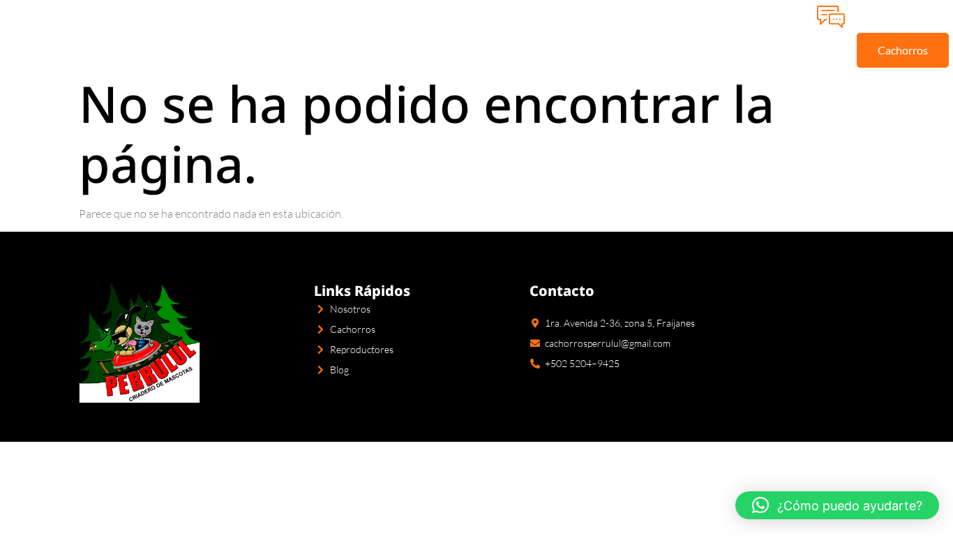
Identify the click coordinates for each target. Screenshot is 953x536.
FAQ (636, 33)
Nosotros (261, 33)
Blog (691, 33)
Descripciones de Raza (456, 34)
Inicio (184, 33)
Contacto (563, 33)
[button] (837, 505)
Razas (338, 33)
